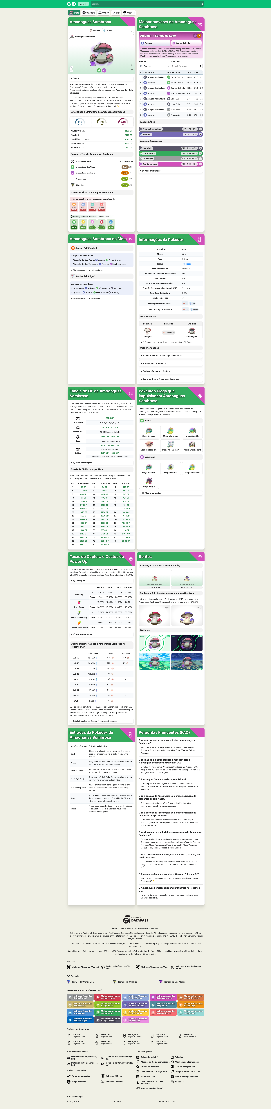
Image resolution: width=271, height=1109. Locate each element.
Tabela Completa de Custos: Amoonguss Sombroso (95, 721)
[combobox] (145, 3)
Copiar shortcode (154, 587)
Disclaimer (117, 1101)
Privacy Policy (73, 1101)
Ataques (131, 13)
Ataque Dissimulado (156, 77)
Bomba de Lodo (183, 43)
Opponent (175, 61)
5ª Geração (186, 264)
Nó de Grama (177, 77)
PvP (118, 13)
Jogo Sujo (175, 99)
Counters (90, 13)
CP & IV (105, 13)
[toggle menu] (202, 3)
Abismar (148, 43)
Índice (76, 78)
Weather (143, 61)
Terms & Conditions (167, 1101)
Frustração (175, 109)
